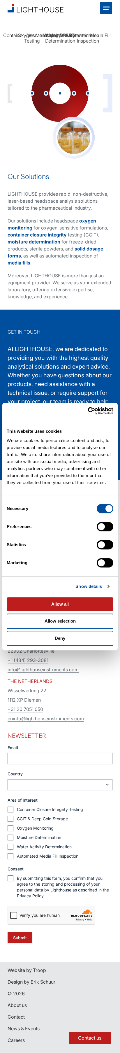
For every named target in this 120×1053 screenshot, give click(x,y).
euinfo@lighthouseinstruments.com (46, 718)
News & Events (24, 1028)
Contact (16, 1017)
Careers (16, 1040)
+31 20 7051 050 (25, 709)
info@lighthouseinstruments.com (43, 669)
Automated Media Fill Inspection (47, 856)
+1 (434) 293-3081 (28, 660)
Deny (60, 638)
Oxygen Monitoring (35, 828)
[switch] (105, 526)
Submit (20, 937)
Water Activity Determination (44, 846)
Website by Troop (27, 970)
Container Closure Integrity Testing (50, 809)
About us (17, 1005)
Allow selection (60, 621)
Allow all (60, 604)
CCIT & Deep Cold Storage (42, 818)
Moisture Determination (39, 837)
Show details (88, 586)
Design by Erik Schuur (31, 982)
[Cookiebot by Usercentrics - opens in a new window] (87, 411)
